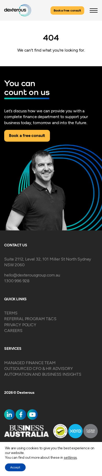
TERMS (11, 313)
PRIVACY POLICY (20, 324)
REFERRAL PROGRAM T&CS (30, 318)
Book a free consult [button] (67, 10)
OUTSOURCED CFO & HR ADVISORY (38, 368)
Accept (15, 467)
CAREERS (13, 330)
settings (70, 457)
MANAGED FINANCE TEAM (30, 362)
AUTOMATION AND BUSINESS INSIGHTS (42, 374)
